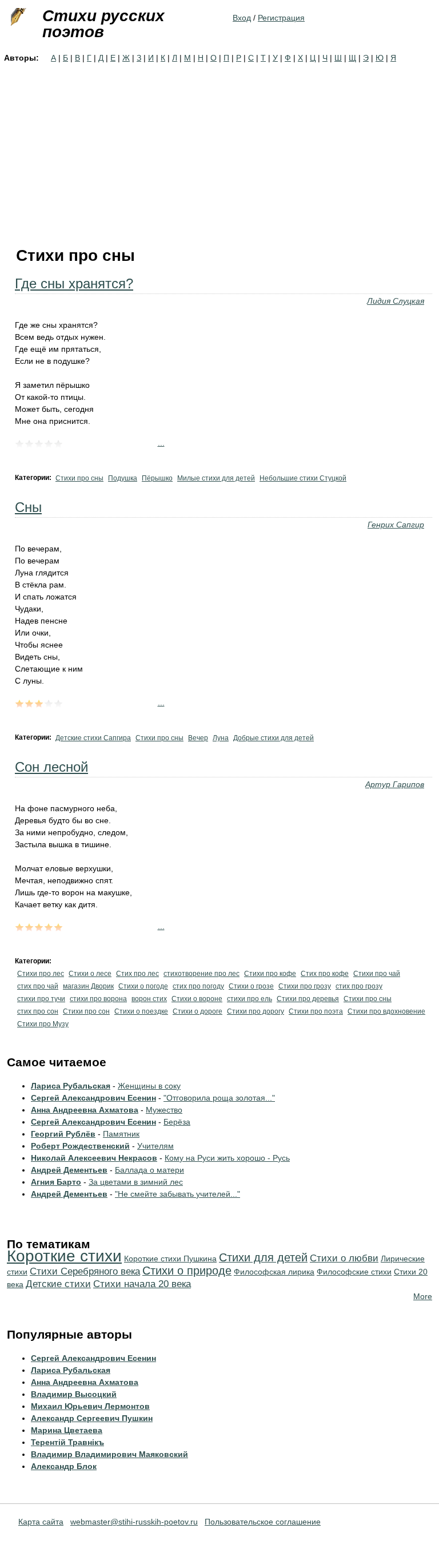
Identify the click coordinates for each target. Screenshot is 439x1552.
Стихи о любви (344, 1258)
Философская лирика (274, 1271)
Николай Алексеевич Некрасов (94, 1157)
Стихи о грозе (251, 986)
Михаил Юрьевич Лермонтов (90, 1406)
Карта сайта (40, 1521)
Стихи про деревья (308, 999)
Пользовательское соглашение (263, 1521)
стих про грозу (359, 986)
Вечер (198, 738)
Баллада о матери (149, 1169)
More (422, 1296)
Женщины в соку (149, 1085)
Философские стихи (354, 1271)
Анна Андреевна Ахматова (84, 1109)
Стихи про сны (79, 478)
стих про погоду (198, 986)
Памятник (121, 1133)
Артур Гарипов (394, 784)
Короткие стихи (64, 1256)
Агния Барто (56, 1181)
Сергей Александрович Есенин (93, 1097)
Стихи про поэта (316, 1011)
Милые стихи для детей (216, 478)
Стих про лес (137, 974)
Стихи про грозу (304, 986)
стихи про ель (249, 999)
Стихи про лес (40, 974)
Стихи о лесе (90, 974)
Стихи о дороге (197, 1011)
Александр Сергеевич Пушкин (92, 1418)
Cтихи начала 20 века (142, 1284)
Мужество (164, 1109)
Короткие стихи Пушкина (170, 1258)
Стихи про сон (86, 1011)
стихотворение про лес (201, 974)
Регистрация (281, 17)
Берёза (176, 1121)
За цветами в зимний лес (136, 1181)
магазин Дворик (88, 986)
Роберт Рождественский (80, 1145)
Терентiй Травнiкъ (67, 1442)
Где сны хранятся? (74, 283)
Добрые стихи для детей (273, 738)
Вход (242, 17)
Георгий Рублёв (63, 1133)
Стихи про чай (376, 974)
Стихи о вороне (196, 999)
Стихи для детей (263, 1257)
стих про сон (37, 1011)
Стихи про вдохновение (386, 1011)
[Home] (17, 17)
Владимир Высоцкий (74, 1394)
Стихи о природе (187, 1270)
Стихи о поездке (141, 1011)
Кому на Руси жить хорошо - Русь (227, 1157)
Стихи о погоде (143, 986)
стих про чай (37, 986)
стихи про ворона (98, 999)
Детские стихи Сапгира (93, 738)
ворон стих (149, 999)
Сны (28, 507)
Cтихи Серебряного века (85, 1271)
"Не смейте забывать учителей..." (177, 1193)
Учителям (155, 1145)
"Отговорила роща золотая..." (219, 1097)
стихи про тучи (41, 999)
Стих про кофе (325, 974)
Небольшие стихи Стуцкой (303, 478)
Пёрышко (157, 478)
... (161, 442)
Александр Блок (64, 1466)
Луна (221, 738)
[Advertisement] (219, 150)
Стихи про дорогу (255, 1011)
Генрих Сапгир (396, 524)
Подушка (122, 478)
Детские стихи (58, 1284)
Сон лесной (51, 767)
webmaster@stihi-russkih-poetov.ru (134, 1521)
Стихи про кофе (270, 974)
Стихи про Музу (43, 1024)
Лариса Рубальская (70, 1085)
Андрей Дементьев (69, 1169)
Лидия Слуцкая (395, 300)
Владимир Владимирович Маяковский (109, 1454)
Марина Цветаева (66, 1430)
